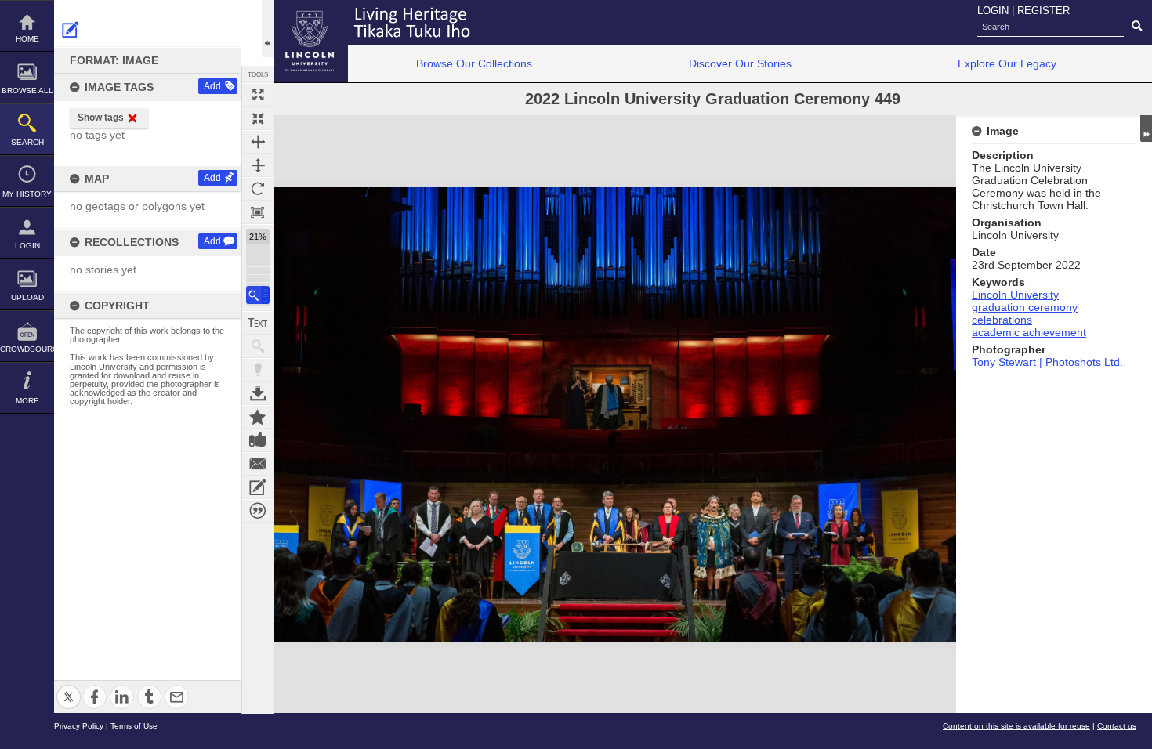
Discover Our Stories (740, 63)
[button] (258, 295)
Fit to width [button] (258, 142)
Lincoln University (1015, 294)
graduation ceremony (1025, 307)
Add (212, 86)
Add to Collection (258, 417)
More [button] (27, 400)
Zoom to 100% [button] (258, 212)
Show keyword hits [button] (258, 346)
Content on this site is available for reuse (1016, 726)
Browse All (27, 90)
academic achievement (1029, 332)
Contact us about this (258, 464)
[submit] (1137, 26)
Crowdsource (27, 349)
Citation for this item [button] (258, 511)
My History (27, 194)
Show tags (101, 117)
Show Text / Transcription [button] (258, 323)
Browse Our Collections (474, 63)
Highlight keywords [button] (258, 370)
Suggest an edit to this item (70, 29)
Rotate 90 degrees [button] (258, 189)
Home (27, 38)
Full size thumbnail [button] (258, 95)
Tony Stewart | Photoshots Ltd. (1047, 362)
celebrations (1002, 319)
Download (258, 393)
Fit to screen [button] (258, 118)
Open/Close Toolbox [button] (268, 28)
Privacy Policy (78, 726)
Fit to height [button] (258, 165)
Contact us (1116, 726)
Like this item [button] (258, 440)
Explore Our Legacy (1007, 63)
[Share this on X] (68, 687)
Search (27, 142)
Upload (27, 297)
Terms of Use (134, 726)
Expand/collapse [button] (1146, 128)
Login (27, 245)
